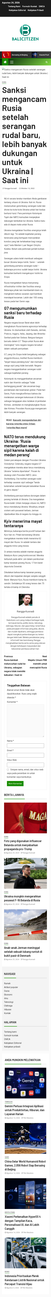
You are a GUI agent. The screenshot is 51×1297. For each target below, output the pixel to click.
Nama (10, 741)
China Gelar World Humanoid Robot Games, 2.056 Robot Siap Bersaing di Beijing (25, 1165)
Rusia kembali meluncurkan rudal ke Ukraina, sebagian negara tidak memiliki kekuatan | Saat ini (14, 665)
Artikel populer (11, 987)
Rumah (7, 983)
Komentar (12, 702)
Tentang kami (14, 6)
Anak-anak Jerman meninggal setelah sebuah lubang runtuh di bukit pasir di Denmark (23, 951)
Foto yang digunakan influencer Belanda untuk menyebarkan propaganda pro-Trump (23, 845)
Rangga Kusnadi (10, 188)
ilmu (6, 998)
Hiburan (7, 1009)
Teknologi (8, 1002)
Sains (7, 1157)
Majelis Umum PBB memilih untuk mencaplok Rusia (37, 662)
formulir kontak (29, 6)
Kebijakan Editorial (17, 10)
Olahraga (8, 1005)
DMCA (42, 6)
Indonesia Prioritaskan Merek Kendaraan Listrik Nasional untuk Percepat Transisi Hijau (24, 1280)
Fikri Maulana (28, 1118)
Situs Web (12, 760)
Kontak (7, 1013)
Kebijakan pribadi (36, 10)
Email (10, 750)
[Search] (46, 62)
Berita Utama (10, 1212)
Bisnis (7, 1271)
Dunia (4, 82)
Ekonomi (8, 994)
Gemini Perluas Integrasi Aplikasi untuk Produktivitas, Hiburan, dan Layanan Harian (24, 1110)
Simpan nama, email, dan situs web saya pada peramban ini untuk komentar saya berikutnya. (25, 773)
